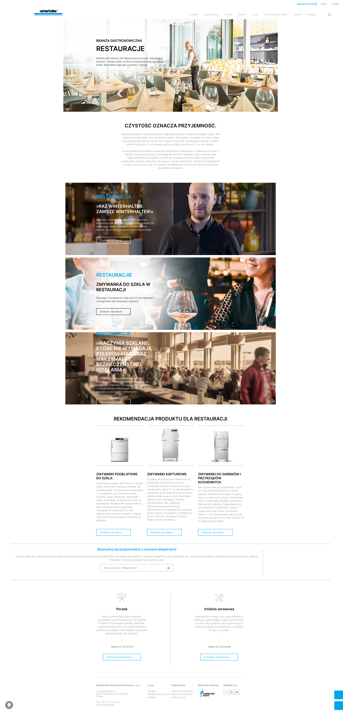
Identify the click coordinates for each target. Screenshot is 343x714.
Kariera (297, 14)
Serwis (242, 14)
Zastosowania (212, 14)
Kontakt (311, 14)
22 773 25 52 (126, 646)
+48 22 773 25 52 (306, 4)
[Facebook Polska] (225, 692)
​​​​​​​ (207, 694)
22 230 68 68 (223, 646)
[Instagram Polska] (231, 692)
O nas (255, 14)
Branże (228, 14)
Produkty (193, 14)
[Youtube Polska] (236, 692)
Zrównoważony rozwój (276, 14)
